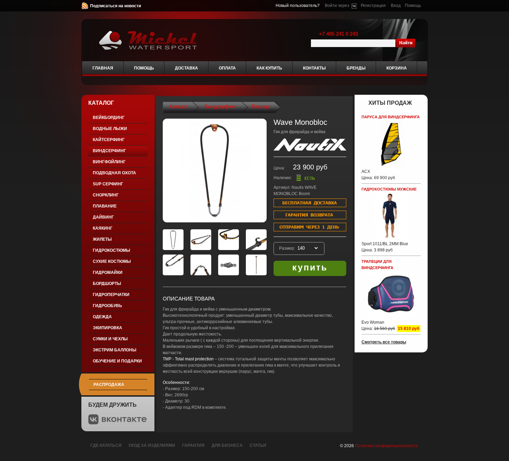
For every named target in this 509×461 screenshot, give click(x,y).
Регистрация (373, 5)
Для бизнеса (227, 445)
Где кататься (106, 445)
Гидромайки (108, 272)
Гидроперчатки (111, 294)
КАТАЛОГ (101, 103)
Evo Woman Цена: (378, 325)
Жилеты (102, 239)
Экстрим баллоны (114, 350)
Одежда (102, 316)
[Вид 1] (173, 239)
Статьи (258, 445)
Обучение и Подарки (117, 361)
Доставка (186, 68)
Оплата (227, 68)
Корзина (396, 68)
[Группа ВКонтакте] (117, 423)
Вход (396, 5)
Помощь (413, 5)
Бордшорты (107, 283)
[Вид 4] (256, 239)
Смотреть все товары (383, 342)
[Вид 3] (228, 239)
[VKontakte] (354, 5)
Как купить (269, 68)
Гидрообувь (107, 305)
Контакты (314, 68)
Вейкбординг (109, 117)
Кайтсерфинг (109, 139)
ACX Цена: (378, 174)
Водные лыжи (110, 128)
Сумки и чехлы (110, 338)
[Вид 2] (200, 239)
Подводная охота (114, 172)
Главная (102, 68)
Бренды (356, 68)
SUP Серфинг (108, 184)
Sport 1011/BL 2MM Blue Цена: (384, 246)
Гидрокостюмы (111, 250)
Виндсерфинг (109, 150)
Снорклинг (106, 195)
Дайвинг (103, 217)
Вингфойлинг (109, 161)
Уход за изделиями (151, 445)
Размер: (287, 248)
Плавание (105, 206)
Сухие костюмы (112, 261)
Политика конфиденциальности (386, 445)
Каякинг (103, 228)
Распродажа (108, 384)
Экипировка (107, 327)
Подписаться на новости (115, 5)
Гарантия (193, 445)
